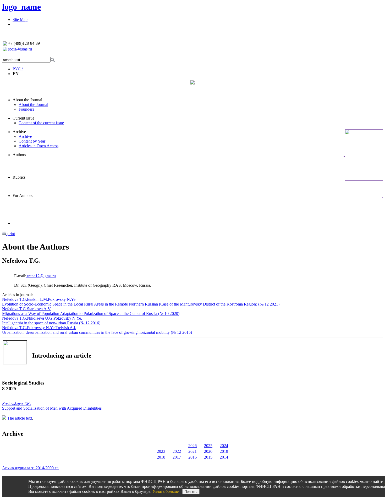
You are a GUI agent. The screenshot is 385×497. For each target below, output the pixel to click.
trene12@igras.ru (41, 276)
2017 (177, 457)
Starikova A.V (39, 309)
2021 (192, 451)
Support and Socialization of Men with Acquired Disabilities (52, 408)
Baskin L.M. (37, 299)
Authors (19, 155)
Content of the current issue (41, 123)
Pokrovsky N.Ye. (62, 299)
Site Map (20, 19)
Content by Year (32, 141)
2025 (208, 445)
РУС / (18, 69)
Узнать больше (165, 491)
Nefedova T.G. (14, 299)
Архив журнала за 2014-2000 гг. (30, 468)
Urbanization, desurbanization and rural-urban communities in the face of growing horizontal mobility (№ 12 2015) (97, 332)
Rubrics (19, 177)
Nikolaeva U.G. (40, 318)
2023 (161, 451)
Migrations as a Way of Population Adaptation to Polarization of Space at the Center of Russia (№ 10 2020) (90, 313)
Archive (19, 131)
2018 (161, 457)
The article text (19, 418)
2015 (208, 457)
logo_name (21, 7)
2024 (224, 445)
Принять (190, 492)
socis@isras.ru (20, 49)
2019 (224, 451)
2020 (208, 451)
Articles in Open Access (38, 146)
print (10, 233)
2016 (192, 457)
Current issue (23, 118)
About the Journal (27, 100)
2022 (177, 451)
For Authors (22, 195)
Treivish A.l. (66, 327)
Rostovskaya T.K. (16, 403)
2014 (224, 457)
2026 (192, 445)
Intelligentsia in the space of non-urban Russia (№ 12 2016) (51, 323)
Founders (26, 109)
